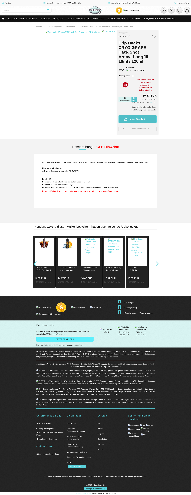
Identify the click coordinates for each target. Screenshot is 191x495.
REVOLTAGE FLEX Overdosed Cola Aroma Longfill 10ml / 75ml (44, 269)
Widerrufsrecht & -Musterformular (74, 437)
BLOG (100, 449)
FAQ (99, 423)
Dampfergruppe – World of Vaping (138, 313)
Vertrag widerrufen (77, 466)
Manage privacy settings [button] (95, 489)
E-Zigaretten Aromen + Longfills (86, 19)
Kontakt (7, 3)
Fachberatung (183, 3)
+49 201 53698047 (44, 423)
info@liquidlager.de (46, 429)
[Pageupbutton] (186, 491)
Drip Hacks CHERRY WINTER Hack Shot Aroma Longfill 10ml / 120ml (135, 269)
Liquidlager (129, 302)
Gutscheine (102, 439)
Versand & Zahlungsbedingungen (76, 430)
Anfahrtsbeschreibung (47, 439)
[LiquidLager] (95, 10)
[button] (171, 10)
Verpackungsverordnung (77, 452)
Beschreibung (82, 147)
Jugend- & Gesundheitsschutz (79, 457)
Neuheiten (96, 367)
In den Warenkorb (137, 119)
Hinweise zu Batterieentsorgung (75, 445)
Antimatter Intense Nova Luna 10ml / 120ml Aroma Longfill (67, 269)
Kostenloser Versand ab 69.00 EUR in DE (63, 3)
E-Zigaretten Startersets (22, 19)
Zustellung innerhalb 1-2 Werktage (125, 3)
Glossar (100, 444)
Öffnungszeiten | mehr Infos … (47, 455)
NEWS (100, 429)
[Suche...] (48, 10)
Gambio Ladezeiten (83, 494)
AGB (69, 462)
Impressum (71, 423)
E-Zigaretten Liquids (52, 19)
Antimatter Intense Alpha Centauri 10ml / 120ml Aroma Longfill (90, 269)
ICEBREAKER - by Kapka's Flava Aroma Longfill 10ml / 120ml (113, 269)
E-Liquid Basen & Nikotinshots (124, 19)
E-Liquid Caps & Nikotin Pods (159, 19)
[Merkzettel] (179, 10)
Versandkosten (111, 477)
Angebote (107, 367)
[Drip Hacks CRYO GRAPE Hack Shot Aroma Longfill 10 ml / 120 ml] (74, 62)
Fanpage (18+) (130, 308)
